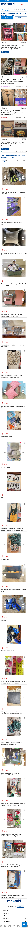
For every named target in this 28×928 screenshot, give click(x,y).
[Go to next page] (2, 163)
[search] (25, 9)
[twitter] (10, 926)
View (24, 160)
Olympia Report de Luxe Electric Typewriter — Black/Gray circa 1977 (11, 712)
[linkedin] (14, 926)
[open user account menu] (19, 5)
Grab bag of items (6, 436)
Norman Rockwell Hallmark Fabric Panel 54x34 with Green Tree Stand (13, 804)
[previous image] (5, 177)
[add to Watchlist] (24, 167)
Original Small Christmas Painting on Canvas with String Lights (11, 743)
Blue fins (3, 620)
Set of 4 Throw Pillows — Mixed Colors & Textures (13, 407)
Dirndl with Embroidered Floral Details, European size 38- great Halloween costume (12, 529)
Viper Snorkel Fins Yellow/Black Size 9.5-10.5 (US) (13, 193)
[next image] (23, 177)
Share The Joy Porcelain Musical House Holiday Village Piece (12, 896)
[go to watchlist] (22, 5)
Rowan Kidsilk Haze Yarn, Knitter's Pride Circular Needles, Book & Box (13, 682)
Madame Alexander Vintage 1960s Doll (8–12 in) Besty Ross (13, 284)
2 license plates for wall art (9, 498)
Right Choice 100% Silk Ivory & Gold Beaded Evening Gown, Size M (11, 376)
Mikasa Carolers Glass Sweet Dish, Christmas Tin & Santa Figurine (11, 835)
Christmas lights (5, 559)
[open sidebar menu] (25, 5)
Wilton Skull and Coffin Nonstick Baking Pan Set (14, 254)
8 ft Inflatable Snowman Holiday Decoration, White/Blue (10, 774)
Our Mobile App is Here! (14, 1)
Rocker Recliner (6, 467)
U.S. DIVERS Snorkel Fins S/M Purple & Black (12, 223)
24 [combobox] (23, 162)
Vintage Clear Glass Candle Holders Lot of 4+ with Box (13, 345)
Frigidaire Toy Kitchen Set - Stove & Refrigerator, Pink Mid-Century (11, 315)
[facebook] (5, 926)
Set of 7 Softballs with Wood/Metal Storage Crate (13, 590)
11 (17, 160)
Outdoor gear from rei (7, 651)
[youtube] (18, 926)
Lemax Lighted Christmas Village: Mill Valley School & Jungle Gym (12, 865)
